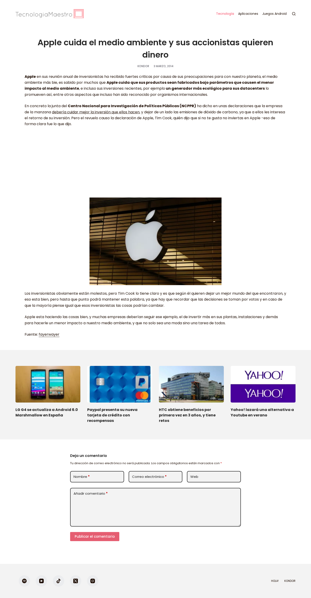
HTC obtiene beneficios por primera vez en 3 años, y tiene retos (187, 415)
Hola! (275, 581)
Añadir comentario (91, 493)
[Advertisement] (155, 164)
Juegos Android (274, 13)
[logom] (49, 13)
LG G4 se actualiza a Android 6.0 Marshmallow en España (46, 412)
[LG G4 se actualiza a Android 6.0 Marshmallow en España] (47, 384)
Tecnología (225, 13)
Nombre (82, 476)
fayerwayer (49, 334)
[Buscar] (294, 13)
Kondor (290, 581)
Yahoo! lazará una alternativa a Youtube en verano (262, 412)
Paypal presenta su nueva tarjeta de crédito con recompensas (112, 415)
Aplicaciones (248, 13)
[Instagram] (92, 581)
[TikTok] (58, 581)
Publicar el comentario (95, 536)
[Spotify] (24, 581)
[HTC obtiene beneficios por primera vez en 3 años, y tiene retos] (191, 384)
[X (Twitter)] (75, 581)
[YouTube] (41, 581)
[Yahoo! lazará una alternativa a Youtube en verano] (263, 384)
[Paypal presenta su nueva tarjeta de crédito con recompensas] (119, 384)
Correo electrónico (149, 476)
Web (194, 476)
